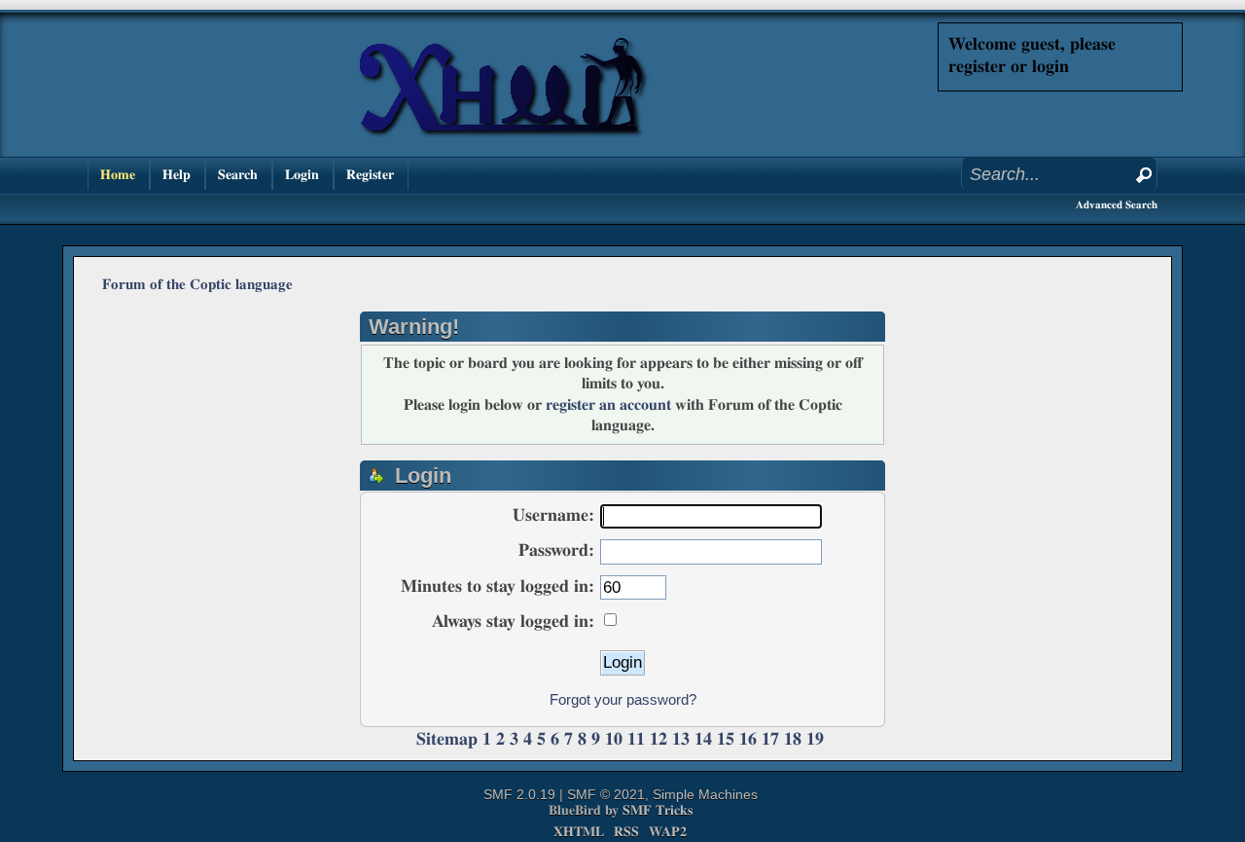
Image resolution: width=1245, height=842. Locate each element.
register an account (608, 405)
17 (770, 739)
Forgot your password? (623, 699)
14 (703, 739)
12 (658, 739)
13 (681, 739)
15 (725, 739)
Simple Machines (705, 794)
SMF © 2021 (606, 794)
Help (176, 174)
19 (815, 739)
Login (302, 174)
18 (792, 739)
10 (613, 739)
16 (748, 739)
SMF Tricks (657, 810)
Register (370, 174)
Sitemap (447, 739)
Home (117, 174)
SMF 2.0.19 (519, 794)
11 (636, 739)
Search (238, 174)
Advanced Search (1116, 205)
